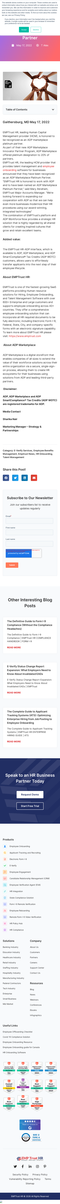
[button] (53, 109)
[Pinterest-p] (44, 1166)
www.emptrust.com (29, 336)
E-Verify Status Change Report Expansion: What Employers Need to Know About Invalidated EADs (29, 670)
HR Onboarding (44, 453)
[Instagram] (37, 1166)
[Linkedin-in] (30, 1166)
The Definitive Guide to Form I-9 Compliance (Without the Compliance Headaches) (29, 625)
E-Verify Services (23, 450)
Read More (14, 647)
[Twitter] (15, 1166)
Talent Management (13, 457)
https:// (13, 336)
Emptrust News (26, 453)
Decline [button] (36, 29)
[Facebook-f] (22, 1166)
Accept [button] (24, 29)
